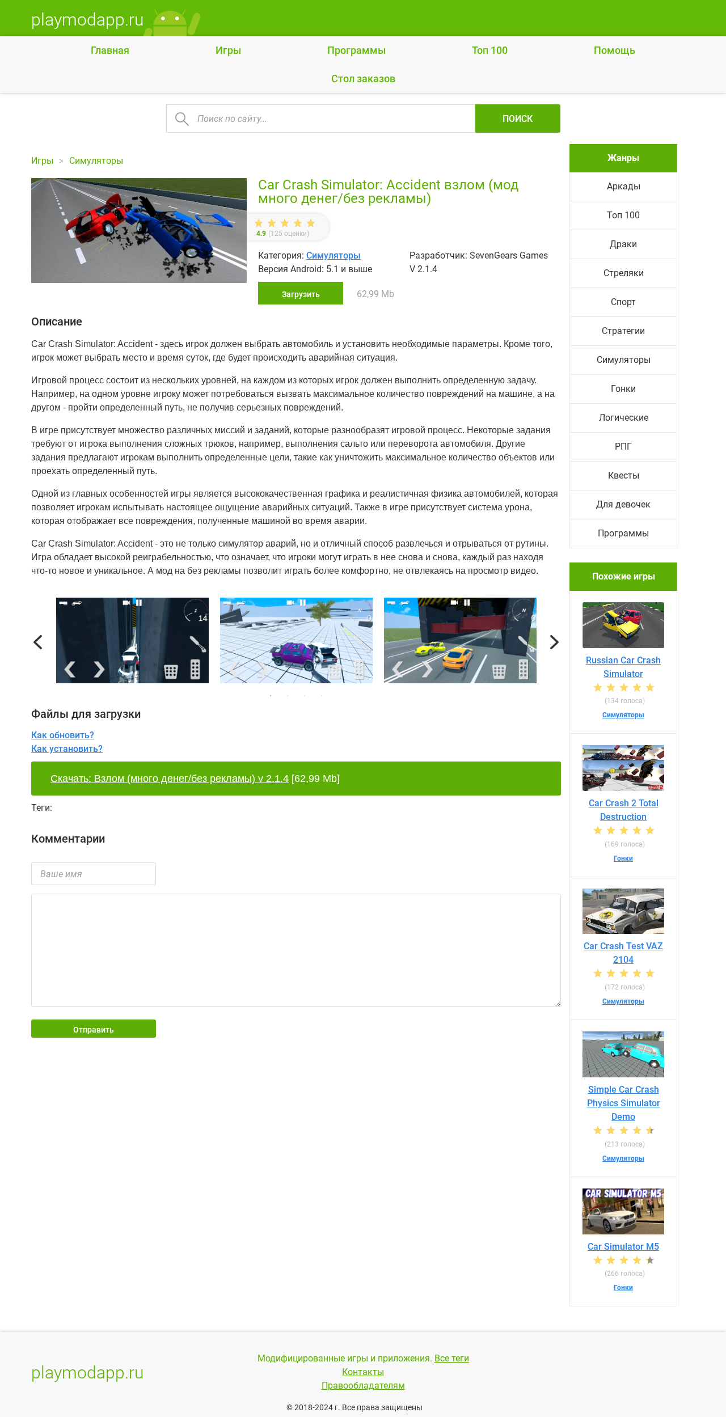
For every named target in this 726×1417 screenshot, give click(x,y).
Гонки (623, 388)
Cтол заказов (363, 78)
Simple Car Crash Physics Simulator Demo (623, 1103)
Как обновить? (62, 735)
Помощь (614, 50)
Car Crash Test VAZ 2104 (623, 953)
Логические (623, 417)
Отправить (93, 1029)
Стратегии (623, 330)
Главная (110, 50)
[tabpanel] (296, 642)
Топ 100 (490, 50)
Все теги (451, 1358)
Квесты (623, 475)
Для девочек (623, 504)
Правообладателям (363, 1385)
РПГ (623, 446)
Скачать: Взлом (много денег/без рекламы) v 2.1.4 (169, 778)
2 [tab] (287, 695)
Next (554, 642)
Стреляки (623, 273)
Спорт (623, 302)
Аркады (623, 186)
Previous (37, 642)
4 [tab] (321, 695)
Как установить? (67, 748)
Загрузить (301, 294)
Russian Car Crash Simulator (623, 667)
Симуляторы (333, 255)
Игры (228, 50)
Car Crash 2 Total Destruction (624, 810)
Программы (356, 50)
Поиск (518, 118)
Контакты (363, 1372)
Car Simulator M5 (623, 1246)
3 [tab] (304, 695)
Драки (623, 244)
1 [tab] (270, 695)
